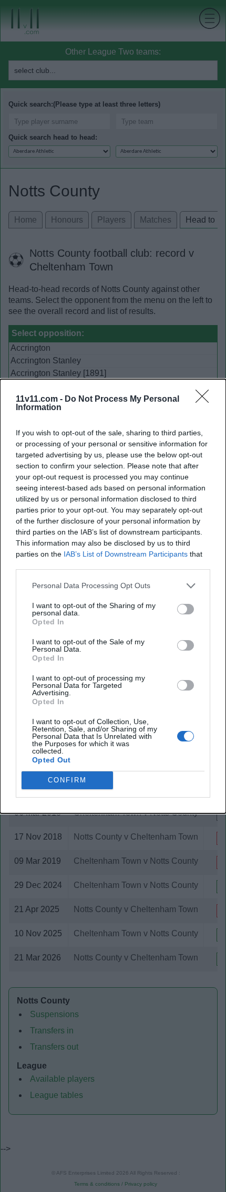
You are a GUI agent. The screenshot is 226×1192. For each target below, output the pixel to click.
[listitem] (113, 585)
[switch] (185, 609)
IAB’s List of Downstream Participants (126, 554)
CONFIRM (67, 780)
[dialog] (113, 596)
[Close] (205, 400)
